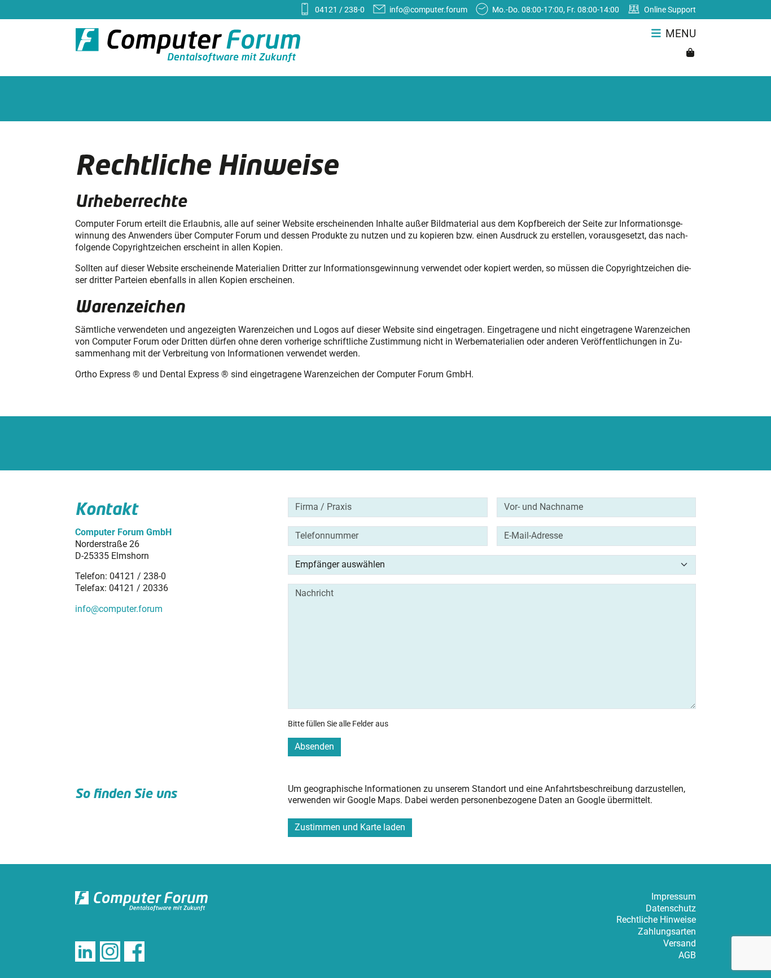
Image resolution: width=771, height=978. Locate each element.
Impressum (673, 896)
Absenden (314, 746)
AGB (687, 955)
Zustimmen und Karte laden (350, 827)
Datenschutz (671, 908)
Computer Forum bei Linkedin (85, 951)
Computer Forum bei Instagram (110, 951)
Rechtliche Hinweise (656, 919)
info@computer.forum (119, 608)
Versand (679, 943)
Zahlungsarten (667, 931)
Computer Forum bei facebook (134, 951)
